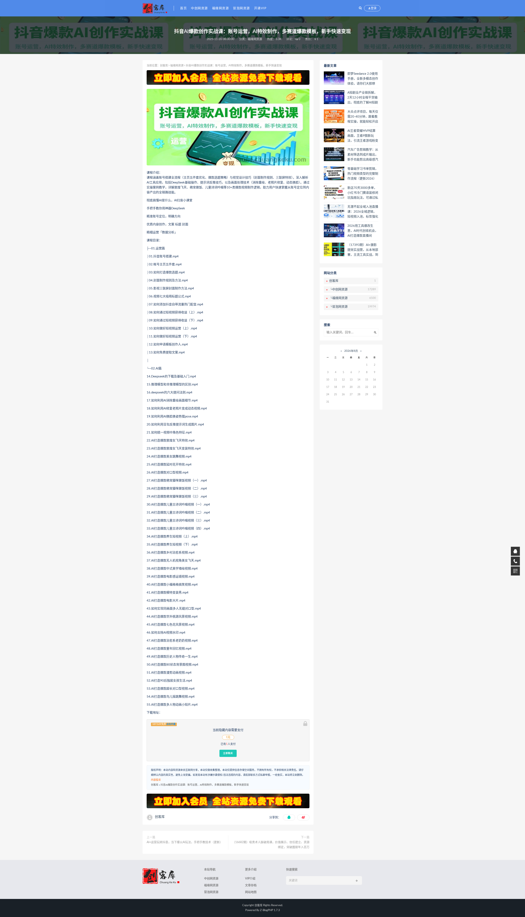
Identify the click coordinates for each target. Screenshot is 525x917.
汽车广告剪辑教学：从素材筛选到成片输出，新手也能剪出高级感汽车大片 (362, 155)
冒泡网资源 (241, 8)
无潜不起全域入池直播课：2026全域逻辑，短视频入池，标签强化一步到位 (362, 212)
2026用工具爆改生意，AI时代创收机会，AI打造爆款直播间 (362, 230)
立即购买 (228, 753)
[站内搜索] (360, 8)
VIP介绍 (250, 878)
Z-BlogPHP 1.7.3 (270, 910)
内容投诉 (156, 780)
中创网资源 (199, 8)
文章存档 (251, 885)
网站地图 (251, 892)
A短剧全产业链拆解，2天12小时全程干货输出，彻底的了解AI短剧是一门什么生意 (362, 98)
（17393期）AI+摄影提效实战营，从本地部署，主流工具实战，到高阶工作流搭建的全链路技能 (362, 250)
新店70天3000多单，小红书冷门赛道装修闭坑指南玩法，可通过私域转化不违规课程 (362, 193)
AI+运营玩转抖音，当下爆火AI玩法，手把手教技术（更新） (185, 842)
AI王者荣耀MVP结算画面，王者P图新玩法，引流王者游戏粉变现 (362, 136)
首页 (183, 8)
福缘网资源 (220, 8)
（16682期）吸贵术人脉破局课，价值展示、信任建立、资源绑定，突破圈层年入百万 (270, 845)
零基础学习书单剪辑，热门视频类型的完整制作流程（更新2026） (362, 173)
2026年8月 (351, 351)
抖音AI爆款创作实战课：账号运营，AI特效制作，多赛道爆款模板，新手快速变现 (205, 785)
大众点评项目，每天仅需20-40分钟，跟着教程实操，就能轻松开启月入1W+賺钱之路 (362, 117)
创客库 (164, 65)
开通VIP (260, 8)
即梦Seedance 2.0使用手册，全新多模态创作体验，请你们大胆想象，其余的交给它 (362, 79)
